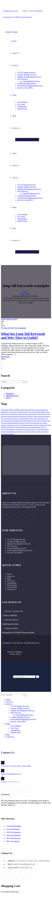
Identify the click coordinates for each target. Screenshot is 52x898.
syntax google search (29, 429)
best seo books (12, 412)
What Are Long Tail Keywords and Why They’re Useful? (23, 336)
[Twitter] (29, 24)
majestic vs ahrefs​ (6, 425)
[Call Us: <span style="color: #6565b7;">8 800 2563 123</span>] (2, 778)
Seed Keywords (14, 427)
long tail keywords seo (18, 423)
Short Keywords (23, 427)
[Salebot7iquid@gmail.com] (2, 770)
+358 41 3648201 (9, 615)
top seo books (40, 429)
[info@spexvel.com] (5, 7)
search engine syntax (27, 425)
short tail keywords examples (15, 429)
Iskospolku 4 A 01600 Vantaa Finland (17, 17)
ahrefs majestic (5, 409)
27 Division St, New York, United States (16, 766)
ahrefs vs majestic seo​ (26, 409)
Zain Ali (7, 328)
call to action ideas (22, 412)
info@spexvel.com (10, 11)
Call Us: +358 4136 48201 (32, 11)
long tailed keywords (17, 420)
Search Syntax (47, 425)
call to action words (15, 414)
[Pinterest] (1, 368)
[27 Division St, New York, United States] (2, 762)
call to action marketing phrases (36, 412)
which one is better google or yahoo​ (35, 431)
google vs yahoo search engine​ (41, 416)
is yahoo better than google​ (40, 418)
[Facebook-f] (20, 24)
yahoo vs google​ (9, 434)
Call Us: (10, 782)
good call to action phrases (29, 414)
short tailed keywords (34, 427)
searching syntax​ (38, 425)
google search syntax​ (16, 416)
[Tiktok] (30, 517)
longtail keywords (29, 420)
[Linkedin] (1, 365)
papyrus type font (16, 425)
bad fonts (35, 409)
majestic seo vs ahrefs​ (41, 423)
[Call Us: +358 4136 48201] (24, 7)
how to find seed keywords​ (8, 418)
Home (25, 292)
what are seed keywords (18, 431)
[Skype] (37, 24)
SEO (12, 328)
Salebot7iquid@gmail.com (11, 774)
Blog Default (25, 294)
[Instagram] (22, 517)
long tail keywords (39, 420)
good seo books (41, 414)
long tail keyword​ (30, 423)
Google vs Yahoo (27, 416)
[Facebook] (1, 361)
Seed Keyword (5, 427)
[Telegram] (46, 24)
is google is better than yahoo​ (24, 418)
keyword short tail (6, 420)
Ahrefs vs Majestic (15, 409)
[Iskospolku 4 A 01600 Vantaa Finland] (5, 14)
